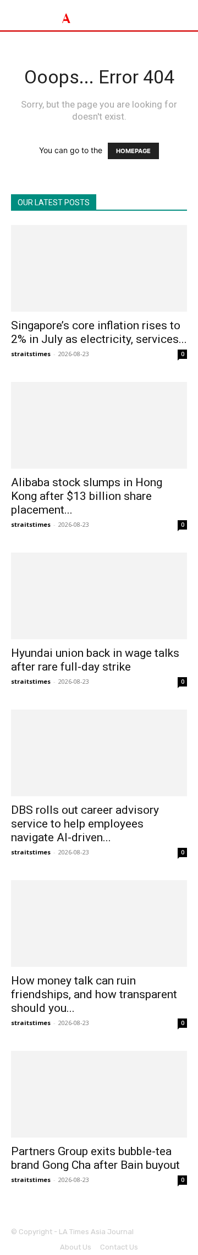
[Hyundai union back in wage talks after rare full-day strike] (99, 596)
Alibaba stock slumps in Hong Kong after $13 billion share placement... (86, 496)
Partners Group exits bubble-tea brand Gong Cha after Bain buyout (95, 1158)
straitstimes (31, 354)
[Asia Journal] (99, 15)
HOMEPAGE (133, 151)
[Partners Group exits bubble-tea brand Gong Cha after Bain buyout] (99, 1094)
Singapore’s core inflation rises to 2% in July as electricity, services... (99, 332)
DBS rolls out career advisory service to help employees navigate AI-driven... (85, 823)
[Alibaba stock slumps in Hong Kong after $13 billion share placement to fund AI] (99, 425)
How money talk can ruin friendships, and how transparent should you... (94, 994)
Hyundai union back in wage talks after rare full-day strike (95, 659)
